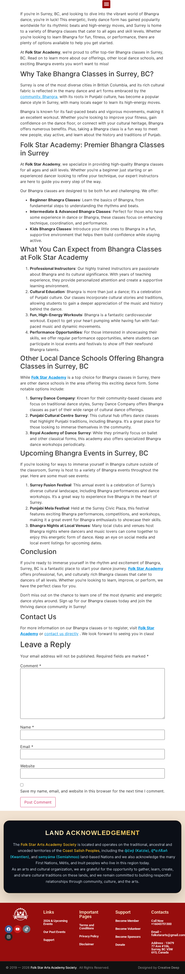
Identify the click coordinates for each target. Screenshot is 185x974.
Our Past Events (54, 932)
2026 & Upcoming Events (55, 922)
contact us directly (61, 633)
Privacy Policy (89, 936)
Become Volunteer (128, 929)
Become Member (127, 921)
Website (27, 766)
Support (48, 940)
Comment (30, 666)
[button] (106, 4)
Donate (120, 944)
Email (26, 747)
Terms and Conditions (86, 926)
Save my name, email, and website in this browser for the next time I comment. (92, 791)
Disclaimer (86, 944)
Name (27, 727)
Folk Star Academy (48, 377)
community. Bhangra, (39, 96)
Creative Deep (168, 967)
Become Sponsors (128, 937)
